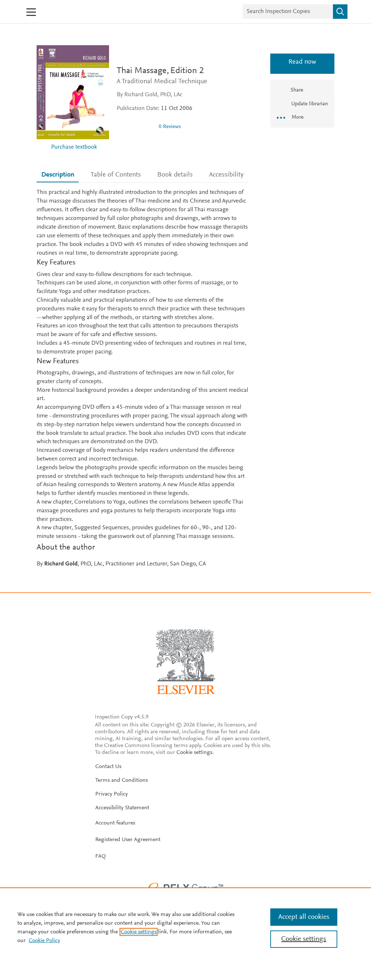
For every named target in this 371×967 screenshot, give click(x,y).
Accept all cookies (303, 917)
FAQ (100, 856)
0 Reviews (170, 127)
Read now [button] (302, 62)
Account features (115, 823)
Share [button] (297, 90)
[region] (185, 927)
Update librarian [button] (309, 104)
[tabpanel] (142, 378)
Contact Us (108, 766)
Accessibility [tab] (226, 174)
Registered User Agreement (128, 840)
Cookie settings (194, 752)
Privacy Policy (111, 794)
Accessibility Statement (122, 808)
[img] (135, 127)
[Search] (340, 11)
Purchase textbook (74, 147)
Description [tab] (57, 174)
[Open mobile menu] (31, 12)
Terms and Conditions (121, 780)
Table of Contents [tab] (116, 174)
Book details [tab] (175, 174)
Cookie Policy (44, 940)
